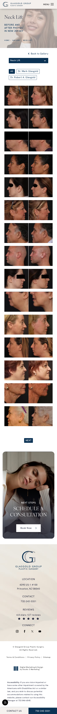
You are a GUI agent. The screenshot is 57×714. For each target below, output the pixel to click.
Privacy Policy (33, 657)
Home (7, 40)
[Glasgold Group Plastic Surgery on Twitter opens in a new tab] (32, 631)
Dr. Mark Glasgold (28, 71)
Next (28, 440)
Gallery (16, 40)
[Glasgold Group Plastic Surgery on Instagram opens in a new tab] (17, 631)
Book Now (26, 528)
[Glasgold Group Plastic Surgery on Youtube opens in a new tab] (40, 631)
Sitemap (47, 657)
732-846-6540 (24, 701)
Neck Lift (27, 40)
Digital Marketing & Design (31, 668)
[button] (5, 702)
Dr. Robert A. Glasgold (22, 77)
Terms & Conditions (15, 657)
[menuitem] (17, 631)
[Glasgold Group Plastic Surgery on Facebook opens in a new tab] (24, 631)
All (11, 71)
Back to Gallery (39, 54)
